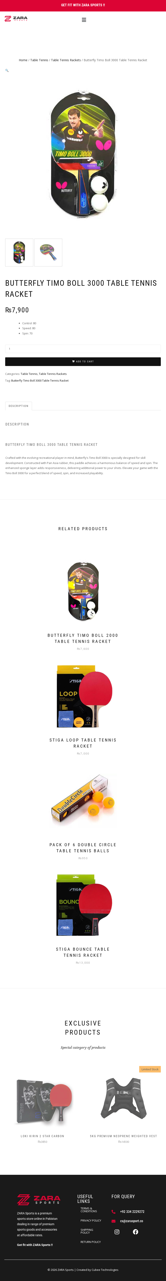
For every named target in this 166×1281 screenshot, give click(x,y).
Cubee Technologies (105, 1270)
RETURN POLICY (91, 1242)
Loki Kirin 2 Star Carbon (42, 1136)
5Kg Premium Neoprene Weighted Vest (123, 1136)
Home (23, 60)
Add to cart (85, 361)
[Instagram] (117, 1231)
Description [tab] (19, 406)
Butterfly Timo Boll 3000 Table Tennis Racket (40, 380)
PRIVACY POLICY (91, 1220)
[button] (84, 20)
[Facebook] (135, 1231)
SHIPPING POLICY (87, 1231)
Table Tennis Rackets (66, 60)
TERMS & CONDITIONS (89, 1209)
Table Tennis (39, 60)
